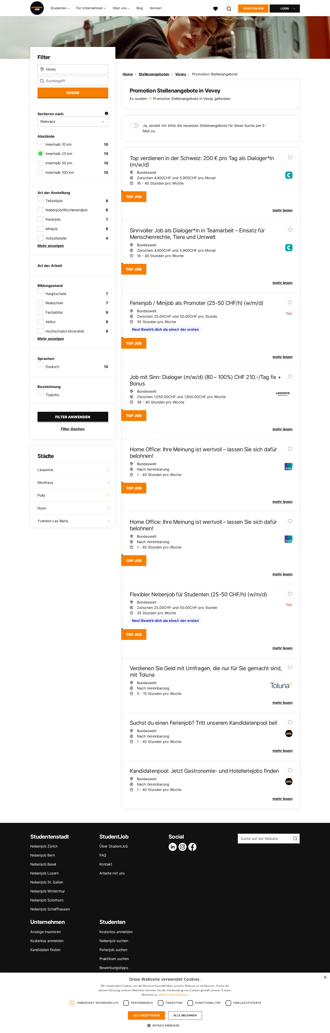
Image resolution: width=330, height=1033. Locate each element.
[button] (165, 1025)
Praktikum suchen (114, 958)
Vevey (180, 74)
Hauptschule (56, 293)
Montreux (45, 482)
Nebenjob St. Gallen (46, 882)
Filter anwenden (72, 417)
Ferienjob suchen (113, 949)
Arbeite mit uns (112, 873)
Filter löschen (73, 429)
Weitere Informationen (173, 995)
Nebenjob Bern (42, 855)
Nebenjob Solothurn (46, 900)
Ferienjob (53, 219)
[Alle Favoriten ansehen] (215, 8)
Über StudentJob (113, 846)
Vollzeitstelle (56, 238)
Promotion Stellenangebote (215, 74)
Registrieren (253, 8)
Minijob (52, 229)
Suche (72, 92)
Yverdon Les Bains (52, 521)
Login (285, 8)
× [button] (325, 977)
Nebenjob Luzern (44, 873)
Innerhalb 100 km (60, 172)
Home (128, 74)
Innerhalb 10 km (59, 144)
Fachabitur (54, 312)
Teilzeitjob (54, 200)
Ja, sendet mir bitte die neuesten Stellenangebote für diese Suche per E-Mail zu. (204, 128)
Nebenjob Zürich (44, 846)
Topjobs (52, 394)
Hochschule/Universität (65, 331)
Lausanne (45, 469)
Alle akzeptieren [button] (146, 1015)
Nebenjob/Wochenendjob (67, 210)
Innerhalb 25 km (59, 153)
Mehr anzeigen (50, 245)
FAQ (102, 855)
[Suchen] (229, 8)
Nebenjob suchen (113, 940)
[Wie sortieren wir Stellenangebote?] (106, 114)
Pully (41, 495)
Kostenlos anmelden (46, 940)
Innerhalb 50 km (59, 163)
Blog (139, 8)
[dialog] (165, 1003)
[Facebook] (193, 847)
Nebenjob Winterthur (47, 891)
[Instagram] (183, 847)
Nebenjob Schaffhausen (50, 909)
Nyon (41, 508)
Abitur (51, 321)
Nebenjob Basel (43, 864)
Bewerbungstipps (113, 967)
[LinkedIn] (173, 847)
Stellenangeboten (154, 74)
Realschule (54, 303)
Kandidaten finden (45, 949)
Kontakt (156, 8)
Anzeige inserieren (45, 931)
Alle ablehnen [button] (185, 1015)
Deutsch (52, 366)
